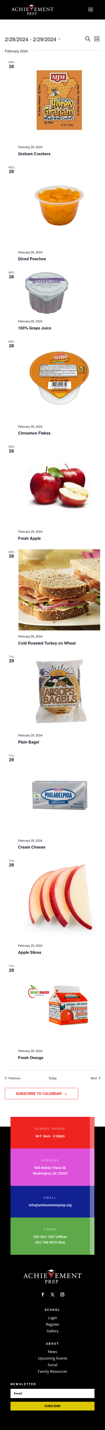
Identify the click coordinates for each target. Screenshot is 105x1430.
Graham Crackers (34, 153)
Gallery (53, 1330)
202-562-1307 (44, 1237)
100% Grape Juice (34, 328)
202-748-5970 (46, 1242)
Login (52, 1317)
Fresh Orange (30, 1057)
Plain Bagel (28, 742)
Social (52, 1364)
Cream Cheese (31, 847)
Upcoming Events (52, 1358)
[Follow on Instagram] (62, 1294)
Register (52, 1324)
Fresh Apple (29, 538)
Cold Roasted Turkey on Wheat (47, 643)
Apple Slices (29, 952)
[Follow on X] (52, 1294)
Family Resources (52, 1371)
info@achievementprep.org (50, 1205)
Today (53, 1078)
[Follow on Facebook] (43, 1294)
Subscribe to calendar (39, 1093)
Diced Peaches (32, 258)
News (52, 1351)
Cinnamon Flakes (34, 433)
